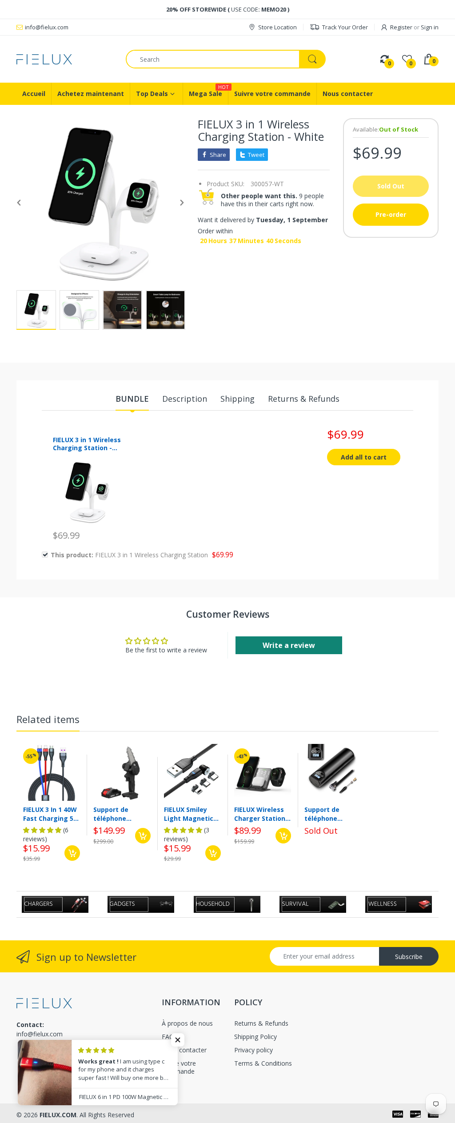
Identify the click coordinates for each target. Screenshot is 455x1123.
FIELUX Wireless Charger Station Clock (259, 814)
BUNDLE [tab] (132, 398)
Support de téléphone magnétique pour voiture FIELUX (121, 814)
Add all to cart (364, 457)
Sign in (430, 27)
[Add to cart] (72, 853)
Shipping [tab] (237, 398)
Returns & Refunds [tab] (303, 398)
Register (401, 27)
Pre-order (390, 214)
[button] (177, 1040)
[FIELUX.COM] (64, 59)
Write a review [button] (289, 645)
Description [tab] (184, 398)
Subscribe (409, 956)
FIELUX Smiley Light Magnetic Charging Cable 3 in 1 (191, 814)
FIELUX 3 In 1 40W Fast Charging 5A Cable (50, 814)
